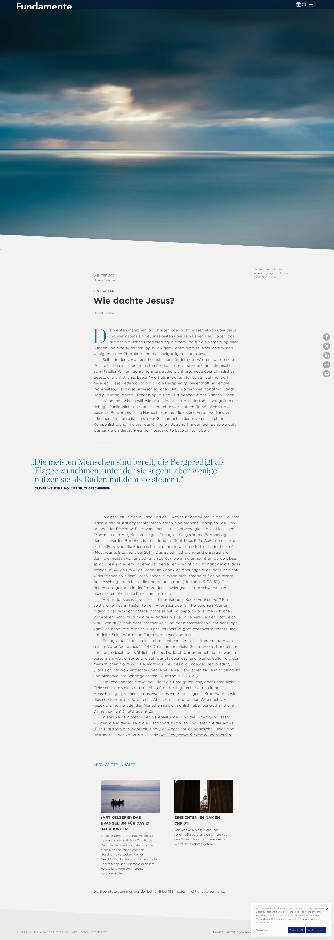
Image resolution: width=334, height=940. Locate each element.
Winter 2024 (105, 275)
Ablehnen (296, 930)
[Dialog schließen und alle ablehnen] (327, 907)
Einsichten (104, 291)
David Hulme (103, 313)
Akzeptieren (316, 930)
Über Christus (104, 280)
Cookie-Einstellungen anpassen (236, 932)
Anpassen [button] (261, 930)
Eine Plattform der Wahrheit (121, 729)
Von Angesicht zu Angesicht (186, 729)
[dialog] (291, 920)
